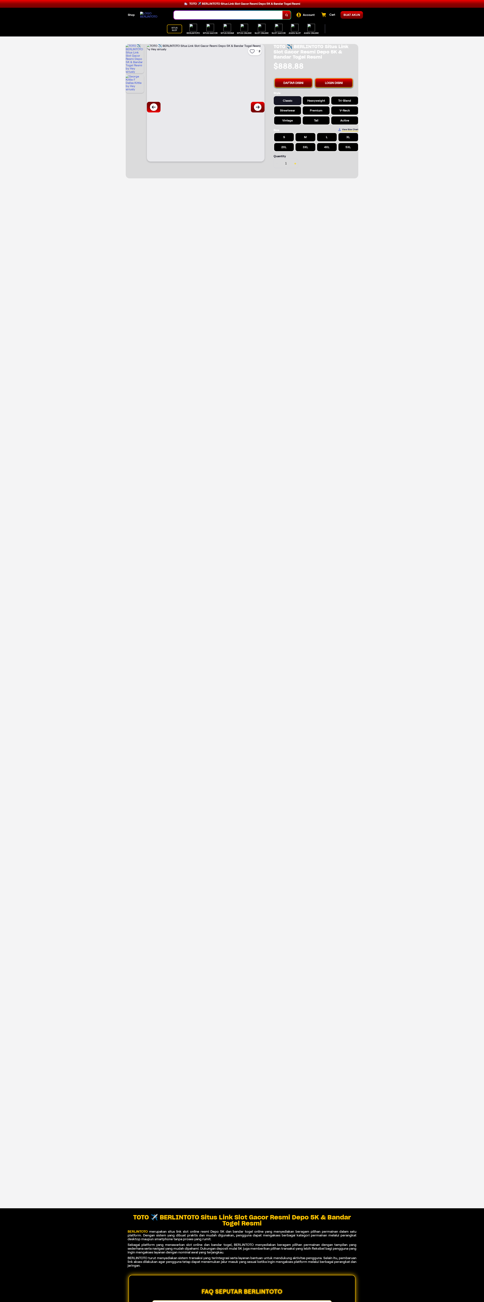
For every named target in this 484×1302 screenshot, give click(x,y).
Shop (131, 14)
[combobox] (228, 15)
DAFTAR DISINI (293, 82)
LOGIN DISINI (334, 82)
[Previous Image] (154, 107)
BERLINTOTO (138, 1231)
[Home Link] (153, 15)
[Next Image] (257, 107)
